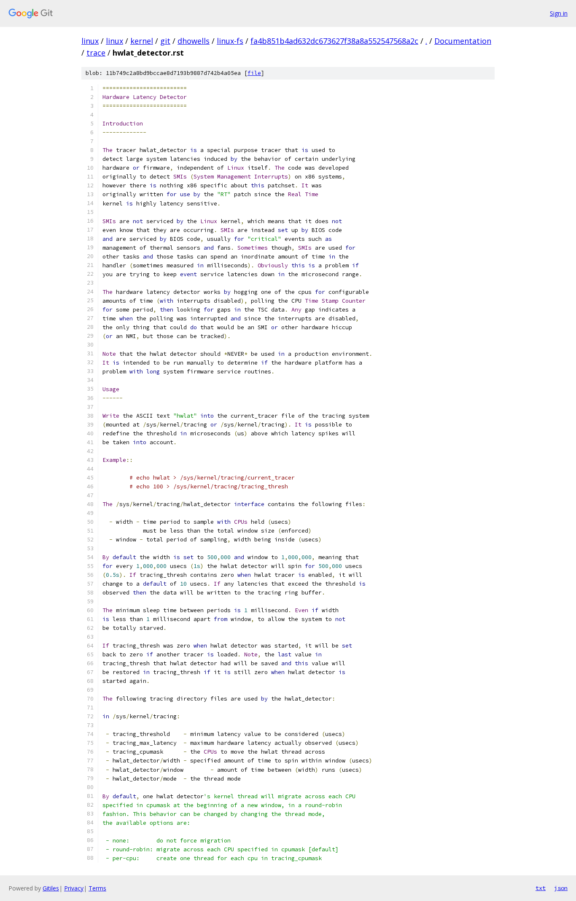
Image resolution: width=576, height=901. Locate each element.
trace (95, 53)
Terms (97, 888)
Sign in (559, 13)
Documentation (462, 41)
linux (90, 41)
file (254, 73)
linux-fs (230, 41)
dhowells (194, 41)
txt (541, 888)
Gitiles (51, 888)
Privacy (73, 888)
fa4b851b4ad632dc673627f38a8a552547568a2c (334, 41)
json (561, 888)
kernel (141, 41)
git (165, 41)
